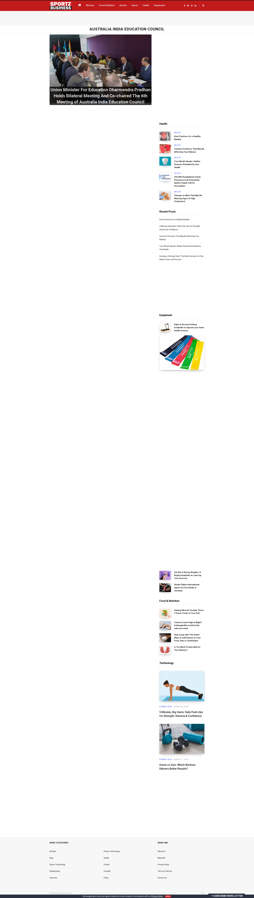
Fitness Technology (112, 851)
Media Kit (161, 858)
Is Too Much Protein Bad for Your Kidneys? (187, 648)
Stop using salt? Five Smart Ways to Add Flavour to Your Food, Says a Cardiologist (187, 638)
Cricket (107, 864)
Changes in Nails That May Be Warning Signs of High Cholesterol (188, 198)
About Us (161, 851)
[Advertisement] (127, 18)
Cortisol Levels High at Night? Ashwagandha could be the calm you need (188, 625)
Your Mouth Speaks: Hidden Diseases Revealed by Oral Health (187, 164)
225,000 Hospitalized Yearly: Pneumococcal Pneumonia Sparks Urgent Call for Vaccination (187, 181)
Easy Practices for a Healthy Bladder (187, 138)
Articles (53, 851)
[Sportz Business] (61, 6)
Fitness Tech (165, 707)
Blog (51, 858)
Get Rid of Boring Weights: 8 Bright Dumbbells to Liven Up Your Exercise (187, 575)
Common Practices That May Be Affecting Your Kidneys (189, 150)
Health (177, 133)
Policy (106, 878)
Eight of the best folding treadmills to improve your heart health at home (189, 327)
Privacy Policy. (157, 896)
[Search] (201, 5)
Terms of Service (165, 871)
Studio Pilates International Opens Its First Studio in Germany (186, 587)
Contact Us (162, 878)
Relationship (55, 871)
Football (107, 871)
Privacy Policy (163, 864)
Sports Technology (57, 864)
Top (202, 893)
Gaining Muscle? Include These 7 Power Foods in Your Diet (189, 611)
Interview (53, 878)
